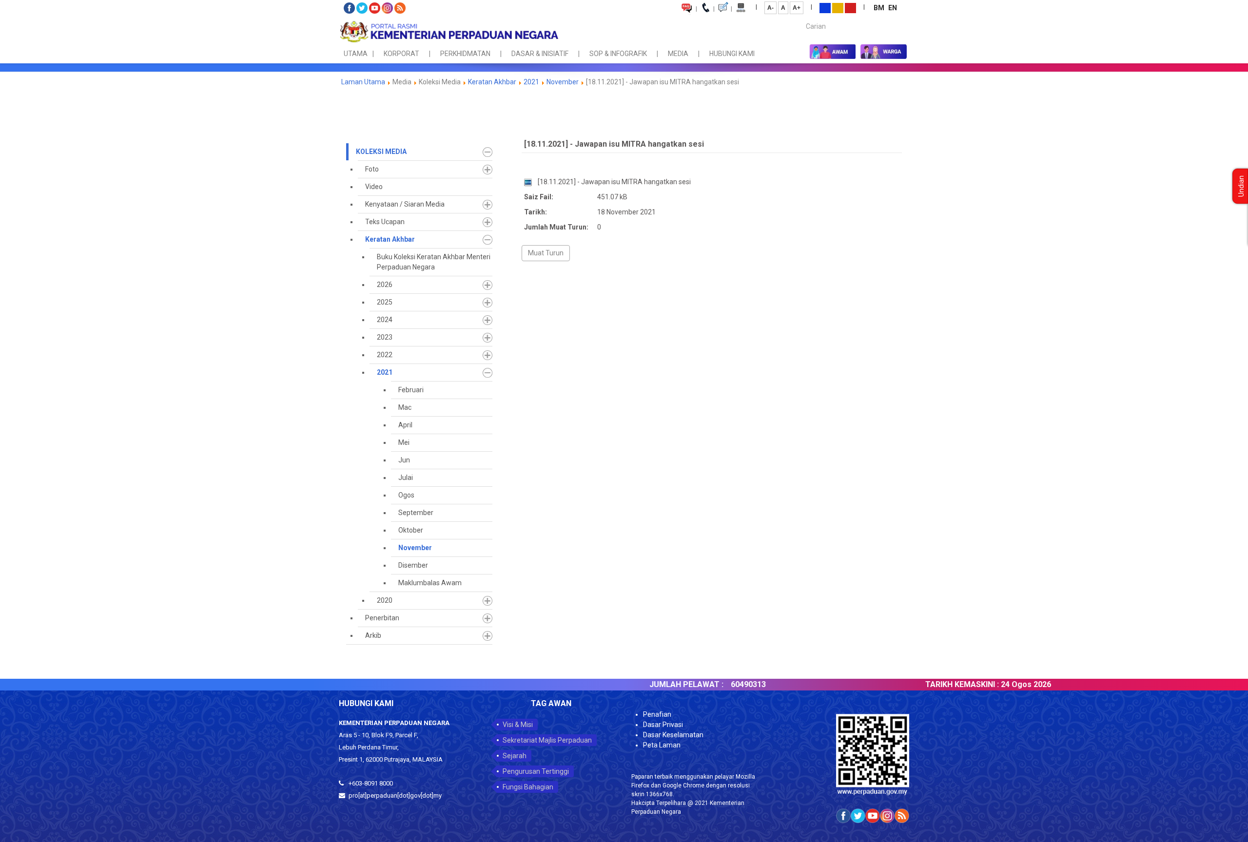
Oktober (410, 530)
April (405, 425)
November (562, 82)
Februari (411, 390)
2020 (384, 600)
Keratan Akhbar (493, 82)
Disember (413, 565)
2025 (384, 302)
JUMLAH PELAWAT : (656, 684)
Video (374, 187)
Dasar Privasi (663, 724)
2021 (531, 82)
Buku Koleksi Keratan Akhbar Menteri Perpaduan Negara (433, 262)
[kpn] (448, 32)
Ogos (406, 495)
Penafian (657, 714)
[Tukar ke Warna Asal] (825, 7)
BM (880, 8)
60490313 (717, 684)
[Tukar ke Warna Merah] (850, 7)
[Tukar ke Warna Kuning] (837, 7)
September (415, 513)
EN (892, 8)
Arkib (373, 635)
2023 (384, 337)
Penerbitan (382, 618)
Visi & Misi (518, 724)
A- (770, 7)
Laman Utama (363, 82)
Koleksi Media (381, 151)
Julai (405, 477)
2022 (384, 355)
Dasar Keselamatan (673, 735)
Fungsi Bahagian (528, 787)
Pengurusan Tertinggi (536, 771)
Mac (404, 407)
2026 (384, 284)
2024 (384, 320)
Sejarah (514, 756)
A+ (796, 7)
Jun (404, 460)
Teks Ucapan (385, 222)
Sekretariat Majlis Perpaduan (547, 740)
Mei (404, 442)
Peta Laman (662, 745)
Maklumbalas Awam (430, 583)
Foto (372, 169)
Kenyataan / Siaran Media (405, 204)
